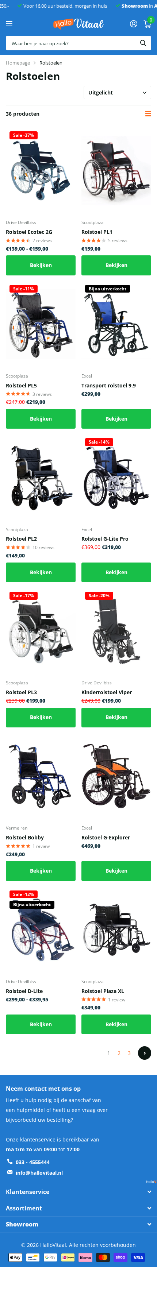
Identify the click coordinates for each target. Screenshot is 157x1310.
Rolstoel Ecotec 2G (29, 231)
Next (144, 1052)
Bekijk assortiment (10, 24)
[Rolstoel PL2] (41, 477)
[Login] (133, 23)
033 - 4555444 (33, 1162)
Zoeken (143, 43)
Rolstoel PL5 (21, 385)
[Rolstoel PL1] (116, 171)
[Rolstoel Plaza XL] (116, 930)
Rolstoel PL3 (21, 692)
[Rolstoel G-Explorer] (116, 776)
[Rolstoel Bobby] (41, 776)
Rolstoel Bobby (25, 837)
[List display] (148, 113)
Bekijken (41, 265)
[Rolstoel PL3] (41, 631)
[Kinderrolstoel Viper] (116, 631)
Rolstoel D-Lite (24, 991)
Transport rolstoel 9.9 (108, 385)
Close (78, 1192)
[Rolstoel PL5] (41, 324)
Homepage (18, 62)
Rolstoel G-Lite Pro (105, 538)
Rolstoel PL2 (21, 538)
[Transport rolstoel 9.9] (116, 324)
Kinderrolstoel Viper (106, 692)
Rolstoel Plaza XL (102, 991)
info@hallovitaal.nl (39, 1172)
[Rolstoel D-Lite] (41, 930)
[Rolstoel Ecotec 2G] (41, 171)
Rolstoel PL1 (96, 231)
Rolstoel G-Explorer (105, 837)
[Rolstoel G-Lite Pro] (116, 477)
